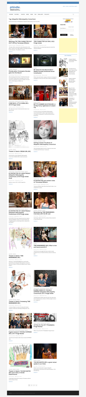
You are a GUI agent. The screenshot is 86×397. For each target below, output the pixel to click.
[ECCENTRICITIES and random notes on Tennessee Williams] (45, 169)
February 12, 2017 (19, 376)
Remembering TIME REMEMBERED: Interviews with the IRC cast (44, 213)
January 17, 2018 (18, 305)
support (75, 6)
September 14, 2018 (45, 184)
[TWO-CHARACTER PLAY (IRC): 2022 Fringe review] (45, 31)
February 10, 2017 (42, 366)
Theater (23, 14)
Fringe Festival (36, 39)
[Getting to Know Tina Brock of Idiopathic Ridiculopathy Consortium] (45, 129)
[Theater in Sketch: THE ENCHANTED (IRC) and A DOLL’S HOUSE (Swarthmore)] (20, 356)
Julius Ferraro (36, 249)
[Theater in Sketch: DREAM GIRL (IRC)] (20, 134)
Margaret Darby (36, 109)
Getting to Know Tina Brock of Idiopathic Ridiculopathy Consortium (45, 143)
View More (11, 51)
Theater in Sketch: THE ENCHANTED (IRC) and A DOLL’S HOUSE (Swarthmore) (20, 372)
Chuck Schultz (11, 153)
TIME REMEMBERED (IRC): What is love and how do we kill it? (45, 246)
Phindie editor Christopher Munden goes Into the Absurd (19, 72)
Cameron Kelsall (12, 335)
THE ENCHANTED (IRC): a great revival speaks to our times (45, 363)
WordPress (23, 393)
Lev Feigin (36, 366)
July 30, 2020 (45, 75)
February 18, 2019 (19, 153)
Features (16, 14)
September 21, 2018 (19, 180)
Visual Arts (40, 14)
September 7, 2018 (18, 216)
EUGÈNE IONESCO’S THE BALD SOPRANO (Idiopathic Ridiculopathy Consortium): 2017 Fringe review (44, 291)
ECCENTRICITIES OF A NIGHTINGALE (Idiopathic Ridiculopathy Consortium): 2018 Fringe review (19, 212)
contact (67, 6)
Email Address (63, 28)
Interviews (15, 69)
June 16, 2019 (43, 109)
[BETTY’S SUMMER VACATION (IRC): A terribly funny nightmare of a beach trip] (45, 93)
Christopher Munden (37, 75)
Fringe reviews (43, 39)
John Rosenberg (37, 146)
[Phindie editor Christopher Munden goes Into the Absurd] (20, 61)
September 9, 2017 (43, 295)
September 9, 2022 (43, 45)
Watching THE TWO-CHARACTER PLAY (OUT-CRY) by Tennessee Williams (20, 42)
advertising (71, 6)
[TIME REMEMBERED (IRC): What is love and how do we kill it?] (45, 234)
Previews (14, 299)
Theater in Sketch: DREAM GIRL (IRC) (20, 151)
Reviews (11, 14)
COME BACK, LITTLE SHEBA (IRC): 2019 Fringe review (19, 104)
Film (35, 14)
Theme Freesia (18, 393)
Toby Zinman (36, 45)
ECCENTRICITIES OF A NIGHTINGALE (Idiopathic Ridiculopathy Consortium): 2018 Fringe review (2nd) (19, 175)
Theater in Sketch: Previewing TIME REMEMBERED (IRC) (19, 302)
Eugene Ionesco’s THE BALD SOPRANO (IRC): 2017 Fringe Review (20, 332)
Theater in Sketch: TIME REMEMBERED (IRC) (16, 256)
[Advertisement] (68, 45)
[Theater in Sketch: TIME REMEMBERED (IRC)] (20, 239)
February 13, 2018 (19, 259)
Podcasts (46, 14)
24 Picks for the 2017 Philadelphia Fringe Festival (44, 325)
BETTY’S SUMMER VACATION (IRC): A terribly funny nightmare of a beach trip (45, 105)
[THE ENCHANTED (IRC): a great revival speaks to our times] (45, 351)
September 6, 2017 (19, 335)
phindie (10, 393)
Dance (27, 14)
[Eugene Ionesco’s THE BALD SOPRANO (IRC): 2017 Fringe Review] (20, 320)
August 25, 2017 (45, 328)
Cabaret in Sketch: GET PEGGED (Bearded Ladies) (72, 80)
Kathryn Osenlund (12, 45)
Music (31, 14)
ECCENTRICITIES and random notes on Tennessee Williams (44, 181)
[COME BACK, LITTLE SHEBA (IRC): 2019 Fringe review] (20, 92)
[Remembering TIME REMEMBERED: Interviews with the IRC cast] (45, 200)
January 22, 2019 (44, 146)
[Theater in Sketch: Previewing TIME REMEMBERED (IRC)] (20, 284)
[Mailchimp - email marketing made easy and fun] (72, 35)
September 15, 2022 (20, 45)
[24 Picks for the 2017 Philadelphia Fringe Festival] (45, 317)
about (64, 6)
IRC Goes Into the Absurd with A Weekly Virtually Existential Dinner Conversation (44, 71)
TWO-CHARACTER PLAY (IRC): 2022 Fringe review (44, 42)
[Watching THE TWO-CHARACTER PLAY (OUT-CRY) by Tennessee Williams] (20, 31)
